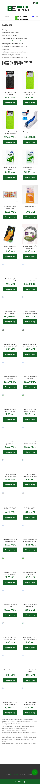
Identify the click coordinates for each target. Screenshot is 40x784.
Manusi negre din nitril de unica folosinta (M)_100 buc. (30, 280)
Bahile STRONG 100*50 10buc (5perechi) (10, 703)
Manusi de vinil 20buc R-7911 (10, 606)
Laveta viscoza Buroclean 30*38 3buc (30, 475)
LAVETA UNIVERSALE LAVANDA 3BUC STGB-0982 (10, 475)
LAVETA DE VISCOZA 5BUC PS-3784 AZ (30, 410)
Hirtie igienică (6, 30)
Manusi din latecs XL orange (10, 671)
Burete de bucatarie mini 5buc (29, 573)
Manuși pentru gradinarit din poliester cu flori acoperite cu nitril (30, 312)
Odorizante (5, 49)
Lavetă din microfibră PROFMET (10, 93)
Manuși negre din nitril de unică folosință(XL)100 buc (10, 377)
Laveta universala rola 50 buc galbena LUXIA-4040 (30, 540)
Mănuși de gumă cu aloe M (10, 168)
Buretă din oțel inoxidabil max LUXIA (10, 280)
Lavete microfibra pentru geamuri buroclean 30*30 (10, 410)
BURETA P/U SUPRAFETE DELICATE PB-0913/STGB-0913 (30, 606)
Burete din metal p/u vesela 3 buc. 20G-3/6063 (10, 638)
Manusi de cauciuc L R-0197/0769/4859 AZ (30, 638)
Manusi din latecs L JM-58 (30, 671)
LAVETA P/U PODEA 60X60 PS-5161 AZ (30, 703)
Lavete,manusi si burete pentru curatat (14, 41)
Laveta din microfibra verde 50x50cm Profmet (30, 93)
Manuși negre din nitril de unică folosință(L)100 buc (30, 377)
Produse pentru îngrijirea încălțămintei (14, 46)
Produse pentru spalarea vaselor (12, 44)
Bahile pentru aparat (30, 132)
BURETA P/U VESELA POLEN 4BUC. (30, 508)
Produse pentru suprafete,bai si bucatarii (15, 52)
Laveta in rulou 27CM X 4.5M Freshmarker (10, 540)
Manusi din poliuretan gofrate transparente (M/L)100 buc (30, 345)
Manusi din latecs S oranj (10, 247)
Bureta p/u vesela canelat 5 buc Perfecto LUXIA (10, 208)
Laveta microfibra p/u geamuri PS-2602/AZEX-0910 (10, 443)
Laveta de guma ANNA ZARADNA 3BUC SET (30, 443)
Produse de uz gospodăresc (11, 55)
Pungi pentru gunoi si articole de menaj (14, 38)
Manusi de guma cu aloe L (29, 168)
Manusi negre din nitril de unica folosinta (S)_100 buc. (10, 312)
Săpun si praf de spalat (9, 35)
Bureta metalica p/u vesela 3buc (30, 247)
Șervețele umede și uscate (10, 33)
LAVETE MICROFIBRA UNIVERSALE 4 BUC (10, 508)
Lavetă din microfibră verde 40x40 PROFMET (10, 133)
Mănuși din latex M (30, 207)
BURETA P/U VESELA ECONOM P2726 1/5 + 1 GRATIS (10, 573)
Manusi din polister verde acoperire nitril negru (10, 345)
